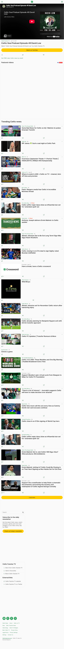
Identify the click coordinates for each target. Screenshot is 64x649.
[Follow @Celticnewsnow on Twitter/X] (7, 618)
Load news (32, 497)
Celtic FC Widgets (14, 627)
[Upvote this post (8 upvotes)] (2, 276)
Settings (4, 634)
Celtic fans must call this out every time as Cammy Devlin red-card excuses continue (41, 407)
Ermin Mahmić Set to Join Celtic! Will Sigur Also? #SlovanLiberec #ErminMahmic (40, 453)
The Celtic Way (25, 203)
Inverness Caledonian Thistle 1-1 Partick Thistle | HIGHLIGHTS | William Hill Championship (40, 160)
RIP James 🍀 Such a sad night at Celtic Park (38, 143)
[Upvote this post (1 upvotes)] (2, 153)
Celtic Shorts (25, 249)
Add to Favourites (10, 570)
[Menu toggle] (2, 2)
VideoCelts (24, 218)
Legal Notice (5, 632)
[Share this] (2, 54)
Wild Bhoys (26, 282)
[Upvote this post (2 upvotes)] (2, 184)
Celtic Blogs (5, 627)
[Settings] (62, 2)
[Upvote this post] (23, 54)
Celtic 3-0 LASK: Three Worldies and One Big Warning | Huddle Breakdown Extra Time (42, 361)
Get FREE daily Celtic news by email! (12, 58)
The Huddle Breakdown (27, 357)
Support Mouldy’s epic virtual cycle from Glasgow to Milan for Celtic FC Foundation (42, 376)
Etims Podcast (25, 279)
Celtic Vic (24, 141)
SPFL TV (24, 156)
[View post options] (62, 126)
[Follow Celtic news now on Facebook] (11, 618)
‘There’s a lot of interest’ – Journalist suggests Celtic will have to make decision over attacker (41, 391)
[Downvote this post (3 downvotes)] (23, 385)
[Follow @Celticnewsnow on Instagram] (15, 618)
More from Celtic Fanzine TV (13, 568)
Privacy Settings (13, 632)
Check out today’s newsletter (13, 531)
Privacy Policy (14, 630)
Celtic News (5, 623)
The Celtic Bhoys (26, 319)
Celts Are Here (25, 334)
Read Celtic (24, 404)
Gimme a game (7, 352)
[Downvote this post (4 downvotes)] (23, 492)
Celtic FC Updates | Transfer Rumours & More (39, 336)
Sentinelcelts (4, 349)
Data (3, 625)
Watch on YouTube (32, 50)
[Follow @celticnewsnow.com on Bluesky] (4, 618)
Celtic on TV (25, 172)
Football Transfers (26, 419)
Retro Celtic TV (6, 630)
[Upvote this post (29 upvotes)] (2, 492)
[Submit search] (23, 512)
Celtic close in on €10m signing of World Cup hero (40, 421)
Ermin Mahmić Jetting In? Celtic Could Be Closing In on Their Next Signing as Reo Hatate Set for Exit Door (42, 468)
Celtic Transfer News (11, 625)
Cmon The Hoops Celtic (27, 126)
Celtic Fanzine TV (5, 40)
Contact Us (10, 634)
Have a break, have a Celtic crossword (36, 266)
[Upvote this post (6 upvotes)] (2, 385)
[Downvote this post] (43, 54)
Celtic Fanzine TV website (13, 581)
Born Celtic (24, 187)
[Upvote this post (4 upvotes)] (2, 477)
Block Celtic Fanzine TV (12, 573)
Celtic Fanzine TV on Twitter (13, 584)
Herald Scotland (25, 434)
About (11, 623)
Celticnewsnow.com (7, 638)
